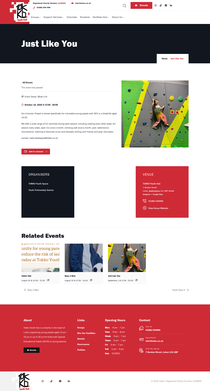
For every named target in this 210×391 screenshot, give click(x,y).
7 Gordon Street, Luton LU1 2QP (162, 352)
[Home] (19, 12)
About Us (117, 17)
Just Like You (114, 276)
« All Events (27, 82)
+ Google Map (157, 194)
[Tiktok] (161, 5)
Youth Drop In (179, 290)
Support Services (53, 17)
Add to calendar (36, 151)
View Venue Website (158, 208)
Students (85, 17)
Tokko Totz (26, 276)
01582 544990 (153, 330)
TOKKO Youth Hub (151, 183)
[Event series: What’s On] (48, 280)
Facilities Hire (100, 17)
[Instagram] (155, 5)
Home (165, 58)
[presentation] (40, 258)
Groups (35, 17)
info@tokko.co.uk (154, 341)
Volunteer (72, 17)
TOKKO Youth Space (38, 183)
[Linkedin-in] (171, 5)
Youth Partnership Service (41, 190)
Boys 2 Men (70, 276)
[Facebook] (166, 5)
